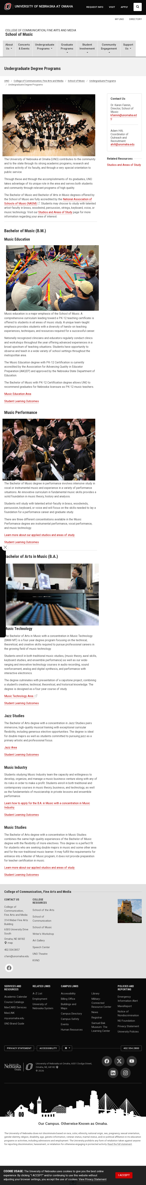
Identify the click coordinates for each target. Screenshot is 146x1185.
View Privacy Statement (92, 1179)
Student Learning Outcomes (21, 401)
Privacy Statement (128, 1026)
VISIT (112, 7)
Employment (40, 998)
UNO (6, 80)
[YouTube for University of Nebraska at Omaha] (132, 1061)
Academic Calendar (15, 996)
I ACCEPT (124, 1175)
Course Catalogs (14, 1002)
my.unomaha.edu (14, 1018)
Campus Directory (71, 1013)
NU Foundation (126, 1020)
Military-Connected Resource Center (101, 1002)
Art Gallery (39, 940)
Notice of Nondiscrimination (128, 1013)
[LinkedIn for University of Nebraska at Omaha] (113, 1073)
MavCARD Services (15, 1007)
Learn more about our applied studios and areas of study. (39, 535)
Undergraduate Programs (102, 80)
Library (95, 993)
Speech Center (41, 947)
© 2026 (40, 1070)
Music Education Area (17, 394)
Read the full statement (120, 1144)
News (95, 1012)
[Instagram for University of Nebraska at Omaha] (125, 1073)
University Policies (128, 1031)
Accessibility (68, 993)
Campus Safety (70, 1019)
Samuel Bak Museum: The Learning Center (101, 1026)
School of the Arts (43, 910)
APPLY (124, 7)
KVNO (36, 960)
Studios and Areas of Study (55, 212)
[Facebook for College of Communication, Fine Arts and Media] (9, 968)
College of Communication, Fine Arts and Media (40, 30)
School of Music (19, 34)
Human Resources (72, 1029)
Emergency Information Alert (128, 998)
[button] (9, 49)
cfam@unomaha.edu (16, 956)
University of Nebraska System (43, 1006)
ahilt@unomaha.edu (122, 144)
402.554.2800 (131, 1048)
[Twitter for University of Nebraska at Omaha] (119, 1061)
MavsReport (125, 1006)
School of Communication (42, 918)
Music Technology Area (19, 696)
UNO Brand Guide (14, 1023)
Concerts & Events (24, 46)
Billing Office (68, 998)
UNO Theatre (40, 953)
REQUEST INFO (94, 7)
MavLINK (9, 1012)
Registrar (97, 1017)
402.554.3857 (12, 949)
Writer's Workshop (43, 934)
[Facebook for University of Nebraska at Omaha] (107, 1061)
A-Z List (37, 993)
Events (65, 1024)
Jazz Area (10, 747)
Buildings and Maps (68, 1006)
